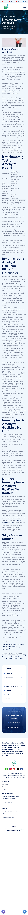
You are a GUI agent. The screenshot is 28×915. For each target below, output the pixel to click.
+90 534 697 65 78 (7, 803)
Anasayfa (9, 673)
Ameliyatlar (9, 678)
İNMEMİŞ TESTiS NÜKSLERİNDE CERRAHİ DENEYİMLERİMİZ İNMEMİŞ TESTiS (14, 656)
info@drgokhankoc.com (9, 817)
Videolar (8, 690)
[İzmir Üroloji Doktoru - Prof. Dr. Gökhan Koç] (6, 7)
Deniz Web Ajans (19, 829)
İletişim (8, 699)
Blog (7, 694)
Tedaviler (9, 682)
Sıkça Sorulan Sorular (12, 686)
